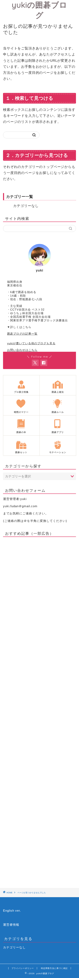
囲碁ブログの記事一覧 (22, 333)
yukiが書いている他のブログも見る (31, 343)
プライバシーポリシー (23, 968)
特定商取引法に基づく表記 (54, 968)
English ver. (12, 910)
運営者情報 (11, 924)
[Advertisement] (39, 710)
